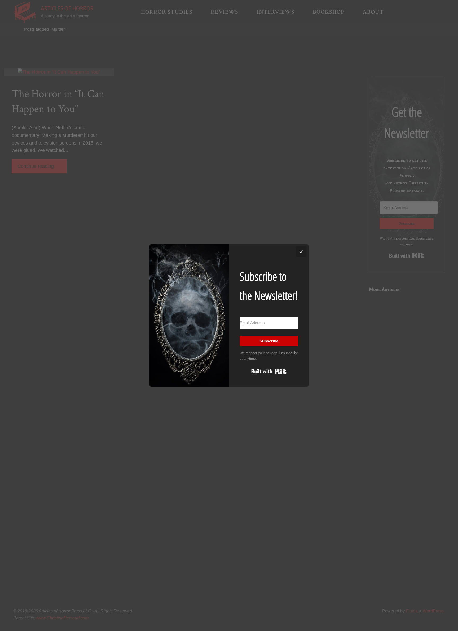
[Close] (301, 251)
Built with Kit (269, 371)
